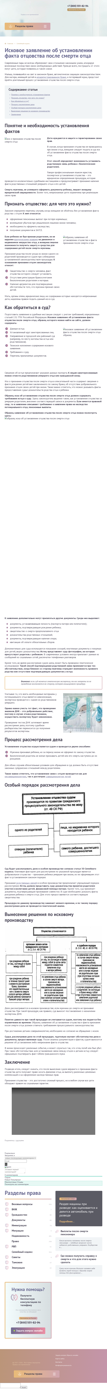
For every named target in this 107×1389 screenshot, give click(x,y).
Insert (24, 1387)
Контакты (58, 1362)
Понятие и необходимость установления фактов (30, 94)
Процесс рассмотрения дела (22, 104)
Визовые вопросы (22, 1204)
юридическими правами (26, 239)
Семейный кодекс (22, 1252)
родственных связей (26, 882)
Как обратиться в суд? (20, 101)
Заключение (16, 114)
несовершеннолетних (15, 776)
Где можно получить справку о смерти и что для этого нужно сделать (79, 1259)
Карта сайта (59, 1359)
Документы (18, 1220)
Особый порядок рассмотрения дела (26, 108)
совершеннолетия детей (58, 776)
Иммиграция (19, 1225)
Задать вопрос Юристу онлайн (66, 1355)
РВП (14, 1246)
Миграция (17, 1230)
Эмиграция (18, 1267)
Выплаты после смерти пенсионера (74, 1232)
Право (15, 1241)
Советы (16, 1257)
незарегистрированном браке (51, 77)
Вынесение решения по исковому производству (30, 111)
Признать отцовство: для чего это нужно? (27, 98)
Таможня (17, 1262)
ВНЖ (14, 1209)
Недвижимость (20, 1236)
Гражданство (19, 1214)
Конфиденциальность (63, 1365)
